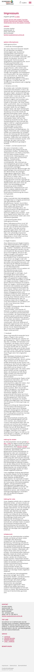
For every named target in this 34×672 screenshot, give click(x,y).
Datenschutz (13, 665)
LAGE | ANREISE (9, 641)
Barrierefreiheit (22, 665)
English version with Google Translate (16, 19)
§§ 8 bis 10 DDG (22, 446)
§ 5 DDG (17, 17)
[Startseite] (8, 2)
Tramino (10, 670)
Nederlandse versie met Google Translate (17, 23)
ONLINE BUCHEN (9, 638)
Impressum (5, 665)
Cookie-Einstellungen (8, 668)
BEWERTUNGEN (9, 640)
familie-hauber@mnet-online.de (14, 35)
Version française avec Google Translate (16, 21)
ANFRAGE (7, 637)
